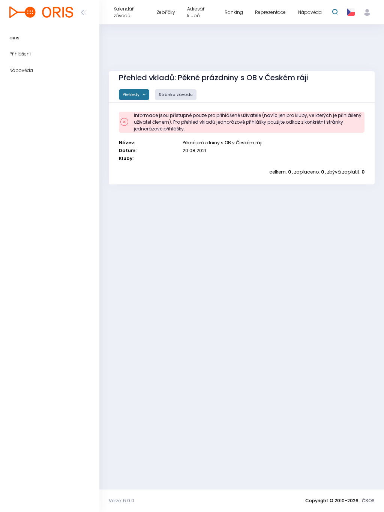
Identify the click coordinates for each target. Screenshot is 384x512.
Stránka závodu (176, 94)
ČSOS (368, 500)
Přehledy (132, 94)
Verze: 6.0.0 (121, 500)
